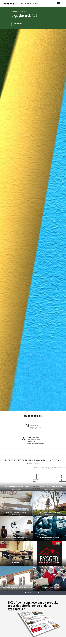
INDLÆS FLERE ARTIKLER (33, 592)
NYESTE (29, 464)
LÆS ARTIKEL (16, 481)
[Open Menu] (58, 3)
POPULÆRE (36, 464)
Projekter (36, 3)
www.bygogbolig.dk (39, 443)
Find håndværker (26, 3)
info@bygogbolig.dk (35, 439)
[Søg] (62, 3)
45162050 (33, 441)
